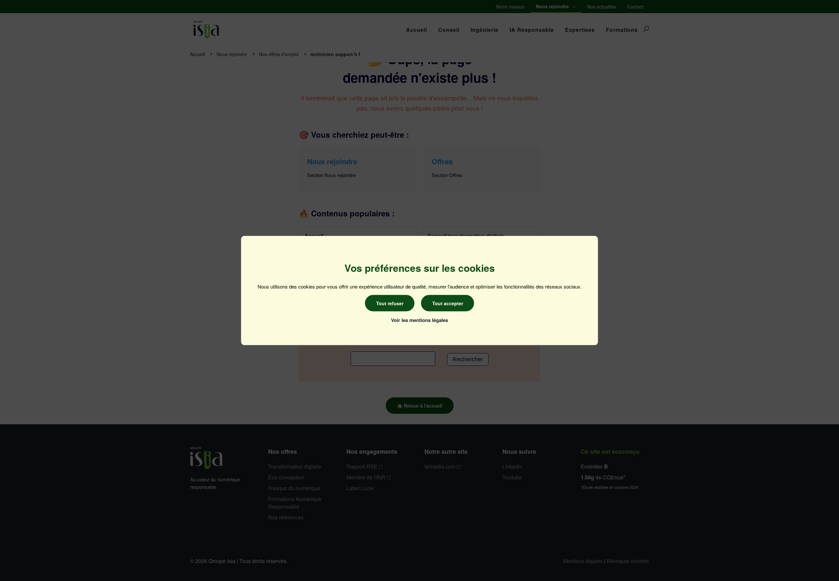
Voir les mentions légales (419, 320)
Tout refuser (389, 303)
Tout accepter (447, 303)
